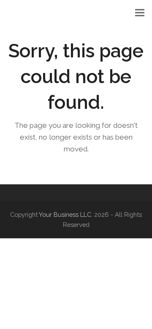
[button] (139, 12)
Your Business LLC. (65, 214)
